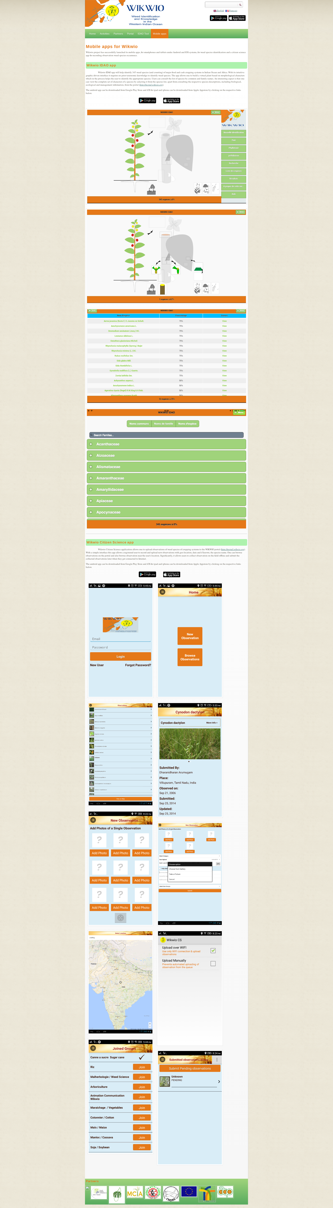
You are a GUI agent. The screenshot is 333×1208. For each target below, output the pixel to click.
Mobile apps (159, 33)
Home (92, 33)
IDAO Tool (143, 33)
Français (232, 10)
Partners (118, 33)
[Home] (166, 14)
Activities (104, 33)
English (220, 10)
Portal (130, 33)
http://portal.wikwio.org (151, 84)
